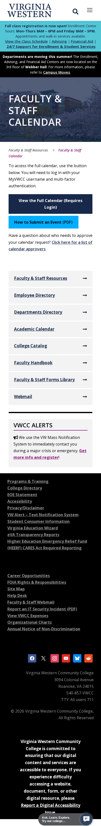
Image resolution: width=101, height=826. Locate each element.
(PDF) (43, 222)
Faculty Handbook (33, 363)
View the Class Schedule (26, 41)
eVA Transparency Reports (33, 534)
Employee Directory (34, 295)
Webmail (23, 396)
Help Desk (17, 595)
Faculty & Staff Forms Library (44, 379)
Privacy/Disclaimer (25, 508)
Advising (59, 41)
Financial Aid (82, 41)
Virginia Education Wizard (32, 528)
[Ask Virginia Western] (86, 819)
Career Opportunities (28, 575)
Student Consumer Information (38, 521)
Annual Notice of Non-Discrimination (43, 629)
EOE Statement (22, 494)
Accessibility (19, 501)
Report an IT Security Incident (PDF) (42, 609)
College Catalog (30, 346)
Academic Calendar (34, 329)
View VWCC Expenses (27, 615)
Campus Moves (56, 72)
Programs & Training (28, 481)
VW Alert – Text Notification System (43, 514)
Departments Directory (38, 312)
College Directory (24, 488)
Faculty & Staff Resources (40, 278)
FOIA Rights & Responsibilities (36, 582)
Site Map (16, 589)
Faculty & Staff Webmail (30, 602)
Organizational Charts (29, 622)
